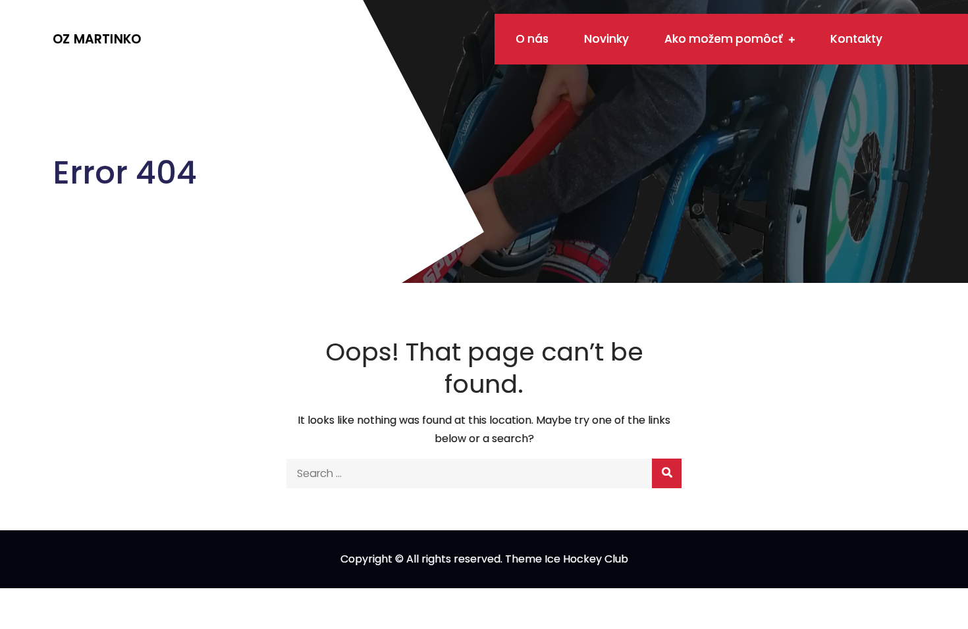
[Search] (667, 473)
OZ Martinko (97, 39)
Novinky (606, 39)
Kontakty (856, 39)
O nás (532, 39)
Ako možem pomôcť (723, 39)
